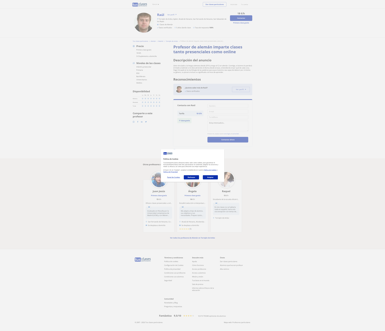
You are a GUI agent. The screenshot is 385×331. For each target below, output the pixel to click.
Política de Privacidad (170, 172)
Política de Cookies (210, 170)
